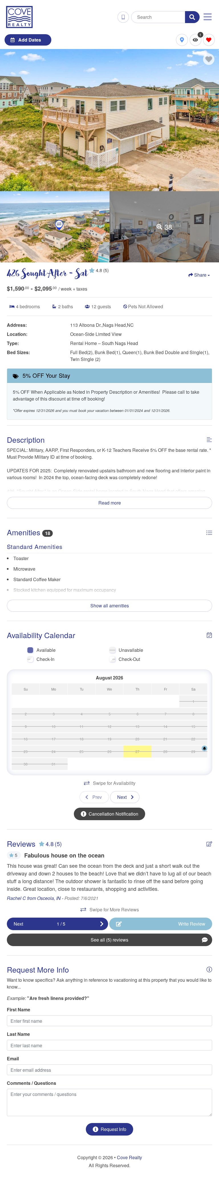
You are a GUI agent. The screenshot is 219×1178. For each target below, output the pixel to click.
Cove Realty (129, 1157)
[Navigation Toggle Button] (207, 17)
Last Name (18, 1034)
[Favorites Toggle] (208, 39)
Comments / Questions (31, 1083)
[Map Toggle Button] (181, 39)
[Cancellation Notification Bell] (204, 748)
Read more (109, 502)
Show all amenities (109, 605)
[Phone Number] (123, 17)
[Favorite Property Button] (208, 59)
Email (13, 1058)
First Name (18, 1009)
